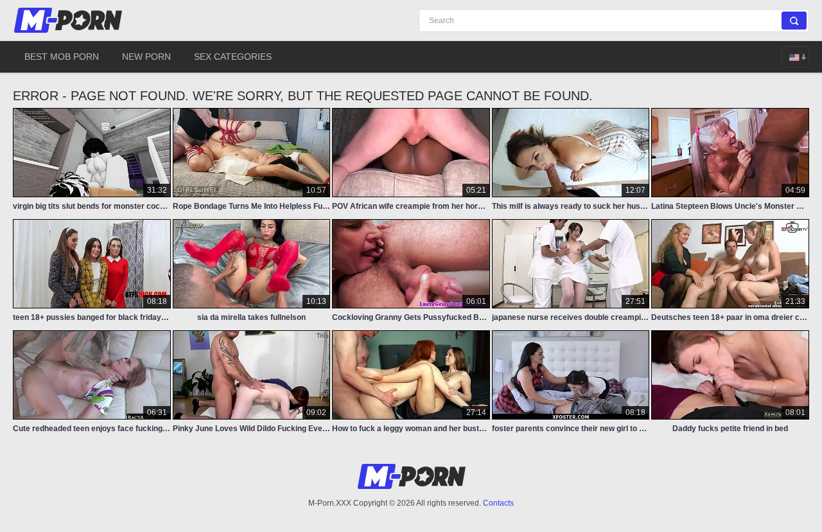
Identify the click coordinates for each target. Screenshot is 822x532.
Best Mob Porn (61, 56)
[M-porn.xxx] (70, 20)
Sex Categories (233, 56)
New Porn (146, 56)
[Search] (794, 21)
